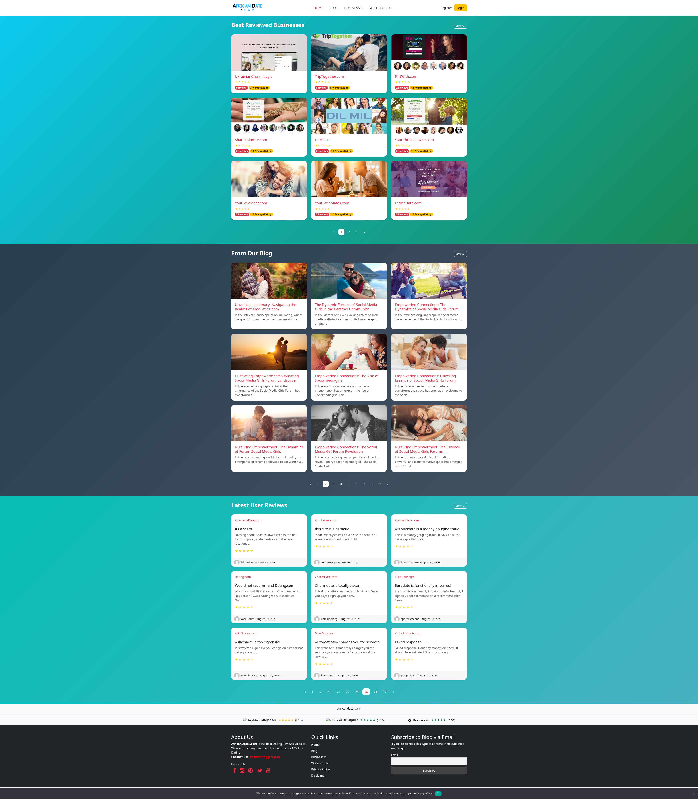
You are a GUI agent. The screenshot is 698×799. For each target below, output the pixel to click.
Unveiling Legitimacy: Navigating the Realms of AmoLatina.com (265, 306)
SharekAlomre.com (251, 139)
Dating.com (243, 577)
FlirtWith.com (406, 76)
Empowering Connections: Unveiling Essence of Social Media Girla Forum (425, 378)
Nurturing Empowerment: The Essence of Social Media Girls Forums (427, 449)
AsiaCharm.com (245, 633)
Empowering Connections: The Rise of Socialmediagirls (346, 378)
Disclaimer (318, 776)
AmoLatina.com (325, 520)
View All (460, 25)
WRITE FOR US (381, 8)
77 (384, 692)
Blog (314, 751)
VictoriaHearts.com (408, 633)
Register (446, 8)
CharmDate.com (326, 577)
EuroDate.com (405, 577)
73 (347, 692)
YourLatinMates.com (332, 203)
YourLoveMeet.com (251, 203)
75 (366, 692)
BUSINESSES (353, 8)
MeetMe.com (324, 633)
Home (315, 745)
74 (357, 692)
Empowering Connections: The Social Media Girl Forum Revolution (346, 449)
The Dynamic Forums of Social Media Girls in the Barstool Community (346, 306)
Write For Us (319, 763)
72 (338, 692)
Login (460, 8)
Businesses (318, 757)
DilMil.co (322, 139)
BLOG (333, 8)
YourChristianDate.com (414, 139)
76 (375, 692)
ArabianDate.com (407, 520)
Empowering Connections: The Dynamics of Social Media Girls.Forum (427, 306)
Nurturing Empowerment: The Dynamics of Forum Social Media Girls (269, 449)
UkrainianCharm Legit (253, 76)
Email (394, 755)
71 (329, 692)
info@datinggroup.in (264, 757)
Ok (438, 793)
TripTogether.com (329, 76)
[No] (693, 793)
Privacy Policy (320, 769)
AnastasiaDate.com (248, 520)
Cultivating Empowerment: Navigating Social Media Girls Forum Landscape (267, 378)
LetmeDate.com (408, 203)
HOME (318, 8)
